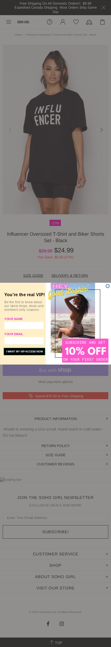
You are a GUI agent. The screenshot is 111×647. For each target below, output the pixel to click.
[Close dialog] (108, 286)
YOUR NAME (13, 319)
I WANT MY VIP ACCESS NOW (24, 351)
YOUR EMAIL (13, 334)
